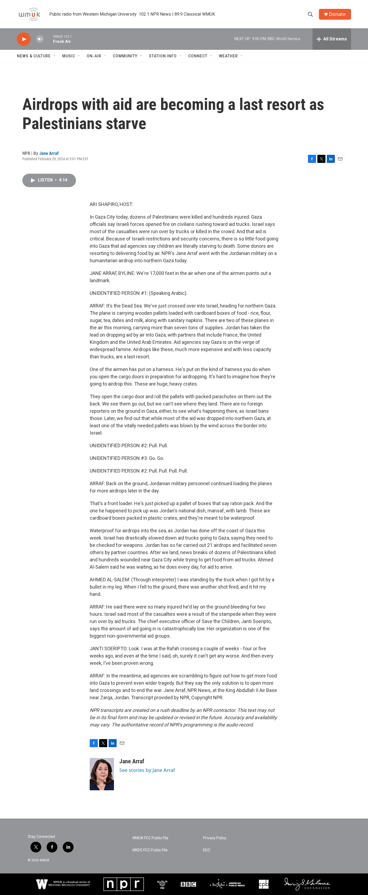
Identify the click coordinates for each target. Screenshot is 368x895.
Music (68, 56)
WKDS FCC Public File (150, 850)
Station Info (163, 56)
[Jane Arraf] (102, 774)
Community (125, 56)
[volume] (39, 39)
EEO (206, 850)
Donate (337, 14)
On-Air (94, 56)
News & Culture (34, 56)
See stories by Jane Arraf (147, 770)
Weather (228, 56)
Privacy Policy (214, 838)
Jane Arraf (49, 153)
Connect (197, 56)
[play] (23, 39)
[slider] (48, 39)
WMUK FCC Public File (150, 838)
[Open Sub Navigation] (55, 56)
